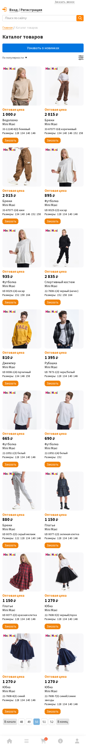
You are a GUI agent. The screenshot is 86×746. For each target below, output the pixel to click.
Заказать (10, 140)
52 (51, 722)
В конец (62, 722)
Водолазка (10, 122)
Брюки (51, 122)
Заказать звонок (65, 2)
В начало (10, 722)
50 (36, 722)
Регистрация (31, 9)
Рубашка (51, 365)
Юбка (51, 608)
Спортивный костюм (60, 284)
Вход (13, 9)
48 (21, 722)
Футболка (51, 203)
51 (44, 722)
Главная (7, 27)
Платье (51, 527)
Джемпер (9, 365)
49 (29, 722)
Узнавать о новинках (43, 48)
